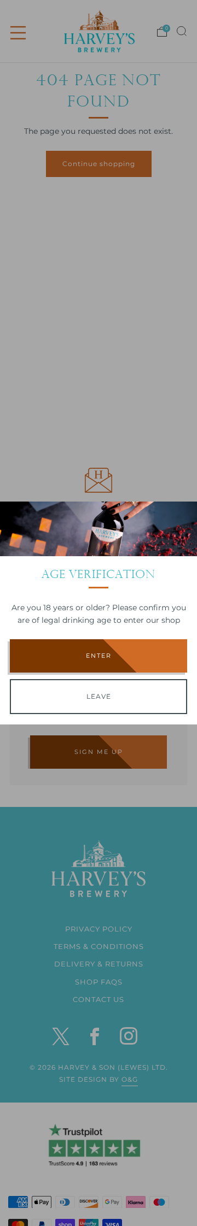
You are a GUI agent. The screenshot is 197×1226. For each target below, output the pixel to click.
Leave (98, 696)
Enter (99, 655)
